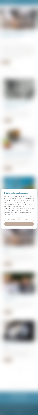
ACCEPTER (19, 224)
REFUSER (26, 219)
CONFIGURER (11, 219)
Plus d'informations (9, 214)
